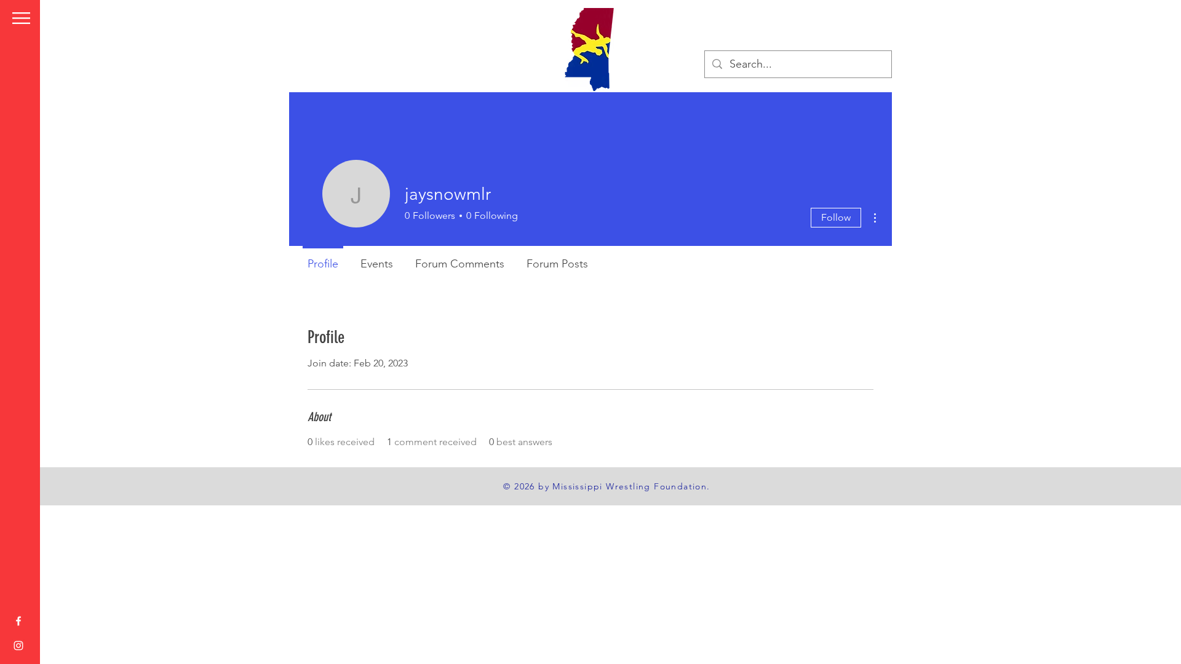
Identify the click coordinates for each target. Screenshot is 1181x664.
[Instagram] (18, 645)
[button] (21, 18)
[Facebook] (18, 621)
